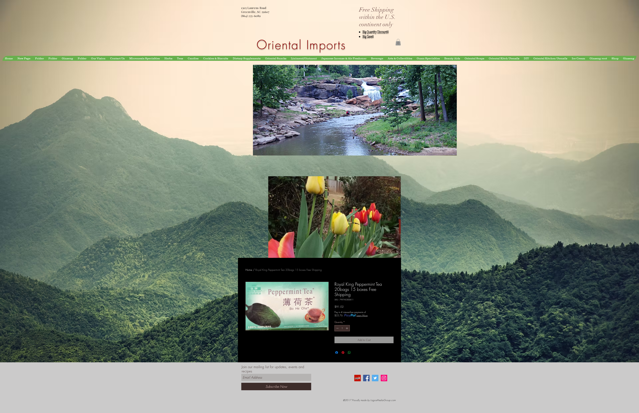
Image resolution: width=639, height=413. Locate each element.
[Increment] (347, 328)
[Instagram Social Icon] (384, 378)
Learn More (362, 315)
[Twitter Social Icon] (375, 378)
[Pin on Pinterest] (343, 353)
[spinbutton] (342, 328)
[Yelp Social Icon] (357, 378)
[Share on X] (356, 353)
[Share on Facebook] (337, 353)
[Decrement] (337, 328)
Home (248, 270)
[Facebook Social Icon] (366, 378)
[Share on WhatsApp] (349, 353)
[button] (398, 42)
